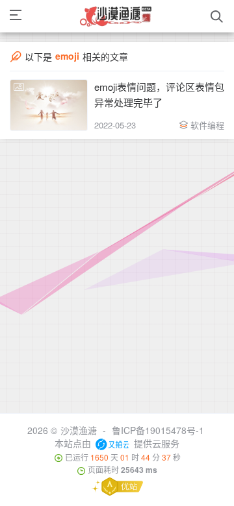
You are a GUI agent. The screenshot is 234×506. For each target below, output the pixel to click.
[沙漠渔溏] (116, 16)
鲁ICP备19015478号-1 (158, 430)
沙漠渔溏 (78, 430)
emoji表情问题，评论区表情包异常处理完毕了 (159, 94)
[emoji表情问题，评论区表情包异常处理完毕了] (49, 105)
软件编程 (207, 125)
